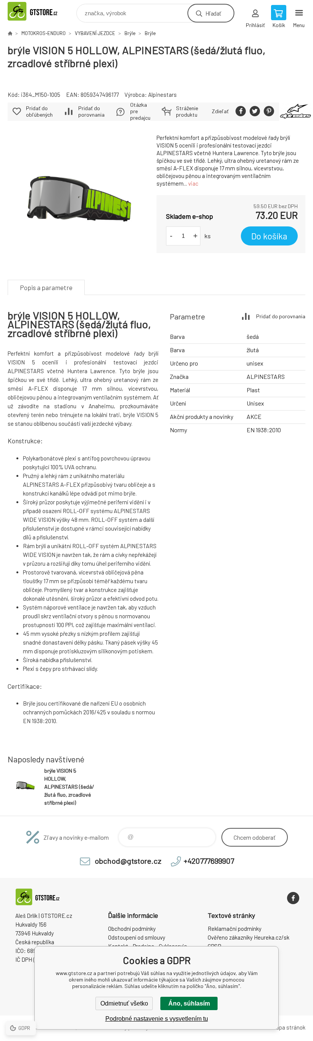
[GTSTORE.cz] (10, 33)
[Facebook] (293, 898)
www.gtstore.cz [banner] (41, 11)
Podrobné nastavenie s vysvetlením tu (156, 1018)
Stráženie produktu (187, 111)
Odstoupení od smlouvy (136, 937)
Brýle (130, 33)
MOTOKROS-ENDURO (43, 33)
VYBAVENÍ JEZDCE (95, 33)
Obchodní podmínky (132, 928)
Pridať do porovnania (91, 111)
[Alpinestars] (295, 112)
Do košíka (269, 236)
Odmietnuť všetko (124, 1003)
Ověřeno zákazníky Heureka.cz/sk (248, 937)
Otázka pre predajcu (140, 111)
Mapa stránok (288, 1027)
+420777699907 (209, 860)
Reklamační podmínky (234, 928)
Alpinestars (162, 94)
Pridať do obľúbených (39, 111)
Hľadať (213, 13)
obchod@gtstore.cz (128, 860)
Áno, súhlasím (189, 1003)
